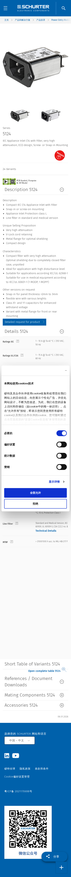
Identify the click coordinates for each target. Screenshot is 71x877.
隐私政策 (25, 768)
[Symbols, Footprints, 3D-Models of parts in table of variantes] (24, 181)
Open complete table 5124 (44, 671)
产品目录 (40, 20)
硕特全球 (9, 768)
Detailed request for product (22, 322)
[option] (20, 113)
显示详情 (54, 481)
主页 (6, 20)
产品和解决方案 (22, 20)
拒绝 (35, 503)
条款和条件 (42, 768)
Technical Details (46, 530)
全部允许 (35, 492)
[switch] (61, 444)
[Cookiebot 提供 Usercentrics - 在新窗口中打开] (51, 370)
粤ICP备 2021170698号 (18, 791)
